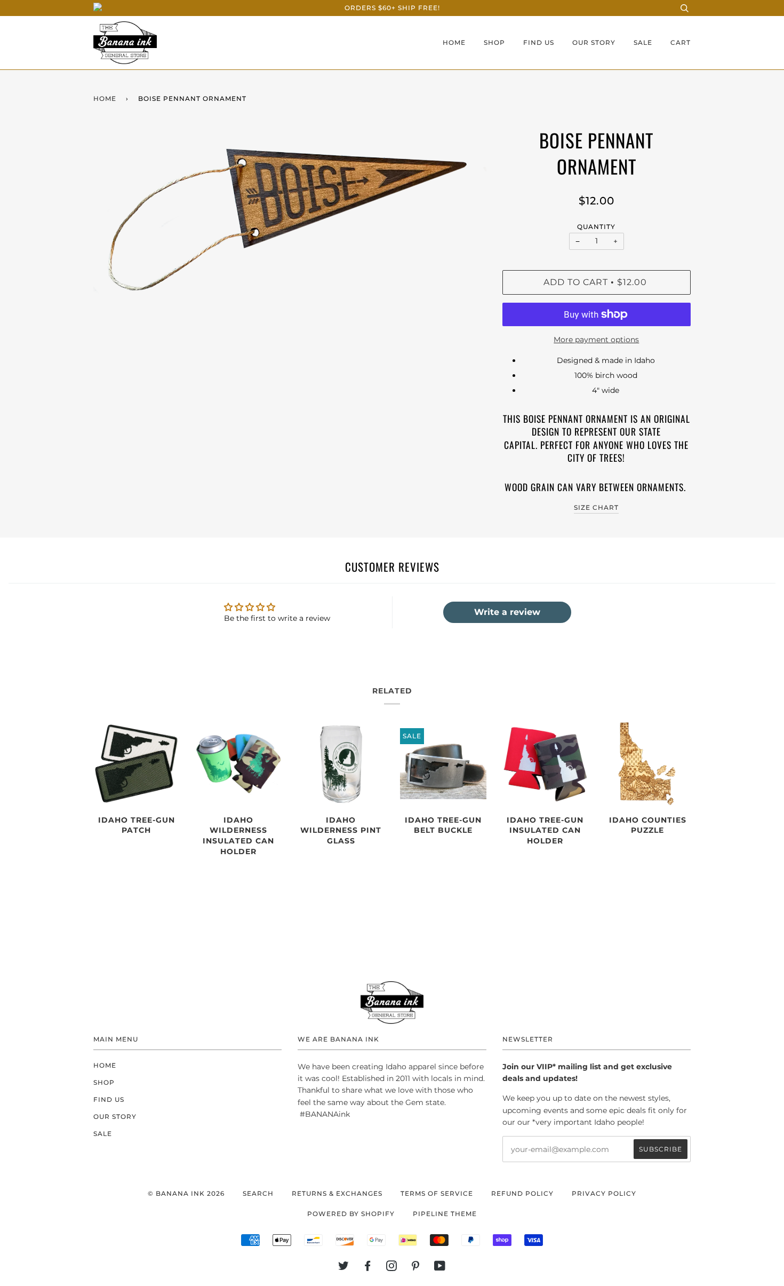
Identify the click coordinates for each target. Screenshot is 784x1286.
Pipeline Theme (445, 1214)
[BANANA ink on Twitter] (343, 1268)
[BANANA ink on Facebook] (367, 1268)
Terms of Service (437, 1193)
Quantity (596, 227)
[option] (289, 215)
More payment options (596, 339)
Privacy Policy (604, 1193)
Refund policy (522, 1193)
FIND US (538, 42)
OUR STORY (593, 42)
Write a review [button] (507, 612)
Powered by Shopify (351, 1214)
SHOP (494, 42)
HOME (454, 42)
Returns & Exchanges (337, 1193)
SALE (643, 42)
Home (104, 98)
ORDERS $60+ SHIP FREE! (392, 8)
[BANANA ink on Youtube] (440, 1268)
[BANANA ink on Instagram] (391, 1268)
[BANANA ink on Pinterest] (415, 1268)
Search (258, 1193)
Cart (680, 42)
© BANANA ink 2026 (186, 1193)
